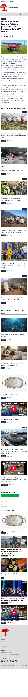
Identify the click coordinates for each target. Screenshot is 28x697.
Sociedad (4, 339)
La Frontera (4, 506)
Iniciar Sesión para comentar (10, 496)
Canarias (3, 422)
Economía (4, 397)
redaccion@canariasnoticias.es (13, 654)
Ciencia (3, 368)
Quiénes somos (5, 642)
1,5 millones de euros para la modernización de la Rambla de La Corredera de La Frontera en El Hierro (12, 169)
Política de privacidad (6, 644)
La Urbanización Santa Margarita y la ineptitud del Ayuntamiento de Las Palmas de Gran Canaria (13, 479)
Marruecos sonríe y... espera (9, 419)
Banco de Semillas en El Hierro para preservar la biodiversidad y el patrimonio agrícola (13, 135)
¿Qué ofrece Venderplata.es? (9, 394)
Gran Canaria (4, 484)
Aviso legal (4, 646)
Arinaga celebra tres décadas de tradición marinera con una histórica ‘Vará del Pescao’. (12, 551)
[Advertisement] (14, 683)
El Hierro (3, 18)
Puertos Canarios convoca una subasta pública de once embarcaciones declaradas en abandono (14, 451)
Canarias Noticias (5, 34)
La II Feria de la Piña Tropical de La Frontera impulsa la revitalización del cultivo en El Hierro (14, 265)
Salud (3, 578)
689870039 (9, 652)
